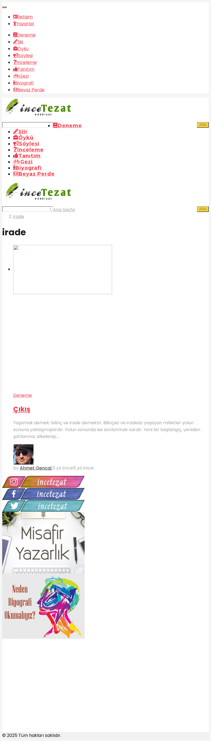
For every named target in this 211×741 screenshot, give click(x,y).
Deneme (26, 35)
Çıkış (21, 409)
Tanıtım (26, 69)
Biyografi (24, 83)
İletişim (25, 17)
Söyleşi (25, 55)
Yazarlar (25, 24)
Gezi (24, 76)
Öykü (23, 49)
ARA (203, 125)
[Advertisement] (43, 691)
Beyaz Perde (31, 90)
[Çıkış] (111, 318)
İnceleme (26, 62)
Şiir (21, 42)
